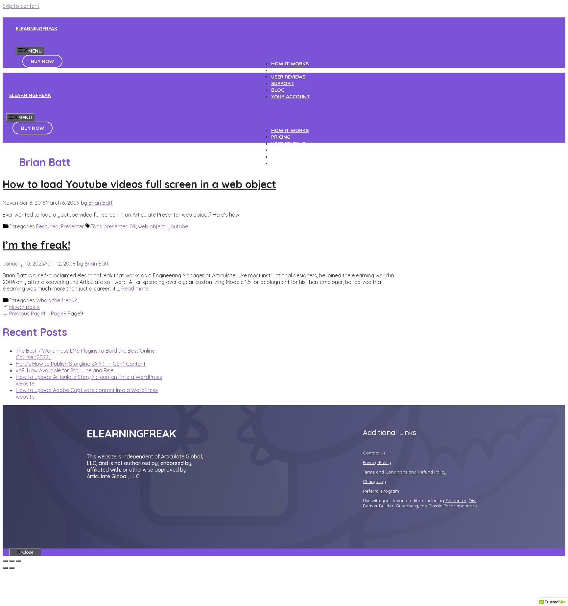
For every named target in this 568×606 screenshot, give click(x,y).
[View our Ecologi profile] (120, 510)
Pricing (281, 70)
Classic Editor (441, 505)
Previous (16, 313)
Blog (278, 90)
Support (282, 83)
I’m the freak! (36, 244)
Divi (472, 500)
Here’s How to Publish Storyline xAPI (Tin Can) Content (81, 364)
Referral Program (381, 491)
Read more (134, 288)
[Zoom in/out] (18, 561)
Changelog (374, 481)
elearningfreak (37, 28)
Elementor (455, 500)
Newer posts (24, 307)
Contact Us (374, 452)
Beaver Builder (378, 505)
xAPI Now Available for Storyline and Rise (64, 370)
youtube (178, 226)
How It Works (290, 63)
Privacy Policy (377, 462)
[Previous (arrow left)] (5, 568)
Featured (47, 226)
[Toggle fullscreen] (11, 561)
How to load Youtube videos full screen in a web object (139, 184)
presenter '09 (120, 226)
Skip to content (21, 6)
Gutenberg (407, 505)
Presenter (72, 226)
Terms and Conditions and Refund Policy (404, 472)
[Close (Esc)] (5, 561)
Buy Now (42, 61)
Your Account (290, 96)
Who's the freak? (56, 300)
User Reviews (288, 77)
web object (151, 226)
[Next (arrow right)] (11, 568)
